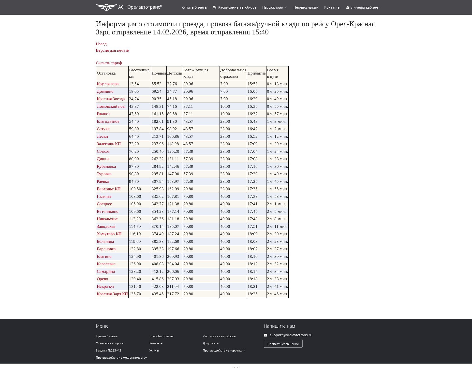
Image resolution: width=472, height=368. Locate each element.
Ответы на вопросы (110, 343)
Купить (194, 7)
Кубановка (106, 166)
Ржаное (103, 113)
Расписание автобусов (219, 336)
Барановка (106, 248)
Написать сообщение (283, 344)
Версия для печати (112, 50)
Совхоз (103, 151)
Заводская (106, 226)
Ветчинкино (107, 211)
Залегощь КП (109, 143)
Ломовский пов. (111, 106)
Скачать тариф (109, 63)
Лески (102, 136)
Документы (211, 343)
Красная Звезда (111, 98)
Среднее (104, 203)
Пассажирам (273, 7)
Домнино (105, 91)
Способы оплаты (161, 336)
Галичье (104, 196)
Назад (101, 44)
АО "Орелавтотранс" (139, 7)
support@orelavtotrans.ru (291, 335)
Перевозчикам (306, 7)
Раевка (103, 181)
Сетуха (103, 128)
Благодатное (108, 121)
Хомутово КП (109, 233)
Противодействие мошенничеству (121, 357)
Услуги (154, 350)
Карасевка (106, 263)
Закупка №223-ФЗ (108, 350)
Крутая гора (108, 83)
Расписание (236, 7)
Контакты (332, 7)
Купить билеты (107, 336)
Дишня (103, 158)
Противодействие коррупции (224, 350)
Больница (105, 241)
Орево (102, 278)
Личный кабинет (365, 7)
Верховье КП (108, 188)
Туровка (104, 173)
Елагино (104, 256)
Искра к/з (105, 286)
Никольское (107, 218)
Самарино (106, 271)
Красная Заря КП (112, 293)
